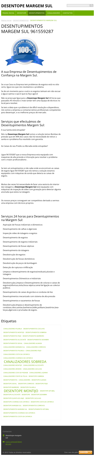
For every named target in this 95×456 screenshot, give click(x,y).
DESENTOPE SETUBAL (47, 391)
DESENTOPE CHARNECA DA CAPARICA (16, 402)
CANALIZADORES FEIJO (33, 351)
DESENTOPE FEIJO (41, 384)
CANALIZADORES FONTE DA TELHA (15, 376)
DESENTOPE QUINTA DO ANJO (13, 398)
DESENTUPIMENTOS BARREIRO (33, 336)
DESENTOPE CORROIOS (26, 384)
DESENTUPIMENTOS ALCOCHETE (14, 340)
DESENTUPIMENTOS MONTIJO (13, 332)
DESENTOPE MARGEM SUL (12, 405)
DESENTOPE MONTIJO (21, 391)
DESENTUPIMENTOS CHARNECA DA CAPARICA (19, 413)
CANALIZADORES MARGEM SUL (14, 347)
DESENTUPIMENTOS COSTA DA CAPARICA (17, 416)
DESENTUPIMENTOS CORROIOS (34, 405)
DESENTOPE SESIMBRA (39, 394)
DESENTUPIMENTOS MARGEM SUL (15, 409)
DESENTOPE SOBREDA (36, 376)
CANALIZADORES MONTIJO (12, 365)
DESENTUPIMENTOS (21, 20)
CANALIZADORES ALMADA (33, 343)
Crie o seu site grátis (71, 452)
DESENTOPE (26, 394)
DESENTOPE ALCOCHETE (11, 394)
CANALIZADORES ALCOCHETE (33, 365)
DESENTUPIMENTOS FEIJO (12, 336)
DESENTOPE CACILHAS (33, 398)
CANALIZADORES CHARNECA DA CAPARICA (18, 358)
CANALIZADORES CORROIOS (36, 347)
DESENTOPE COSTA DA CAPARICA (42, 402)
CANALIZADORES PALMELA (12, 329)
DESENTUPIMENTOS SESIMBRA (38, 340)
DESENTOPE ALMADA (39, 380)
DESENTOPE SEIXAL (10, 384)
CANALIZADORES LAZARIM (38, 373)
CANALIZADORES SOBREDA (25, 361)
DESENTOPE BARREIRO (11, 387)
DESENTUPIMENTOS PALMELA (13, 351)
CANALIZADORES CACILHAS (32, 369)
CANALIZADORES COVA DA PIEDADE (15, 373)
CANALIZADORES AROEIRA (12, 369)
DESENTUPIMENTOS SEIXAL (12, 343)
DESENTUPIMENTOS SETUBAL (38, 409)
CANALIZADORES (24, 380)
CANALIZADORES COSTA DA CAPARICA (16, 354)
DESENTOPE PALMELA (28, 387)
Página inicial (6, 20)
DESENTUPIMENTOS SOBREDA (35, 332)
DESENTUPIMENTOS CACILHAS (34, 329)
